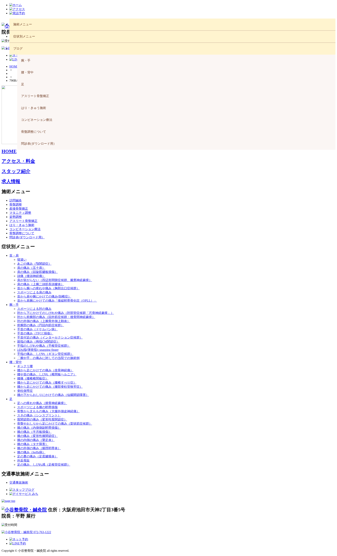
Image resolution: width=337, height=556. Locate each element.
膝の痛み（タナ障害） (32, 444)
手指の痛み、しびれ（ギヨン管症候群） (45, 354)
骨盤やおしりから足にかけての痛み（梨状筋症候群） (54, 423)
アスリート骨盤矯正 (35, 96)
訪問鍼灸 (15, 200)
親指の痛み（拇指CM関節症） (38, 341)
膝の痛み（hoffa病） (31, 452)
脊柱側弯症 (25, 390)
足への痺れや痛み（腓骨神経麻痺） (42, 403)
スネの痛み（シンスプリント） (39, 415)
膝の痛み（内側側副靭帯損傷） (39, 427)
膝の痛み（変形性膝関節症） (37, 435)
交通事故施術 (18, 482)
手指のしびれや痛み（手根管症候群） (43, 345)
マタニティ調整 (20, 212)
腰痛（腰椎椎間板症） (32, 378)
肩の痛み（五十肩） (31, 267)
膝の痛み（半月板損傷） (34, 431)
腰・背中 (27, 72)
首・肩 (14, 255)
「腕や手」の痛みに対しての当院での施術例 (48, 358)
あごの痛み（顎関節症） (34, 263)
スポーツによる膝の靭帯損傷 (37, 407)
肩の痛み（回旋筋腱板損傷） (37, 272)
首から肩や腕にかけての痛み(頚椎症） (44, 296)
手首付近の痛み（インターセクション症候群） (50, 337)
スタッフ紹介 (16, 171)
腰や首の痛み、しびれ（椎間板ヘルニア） (46, 374)
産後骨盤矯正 (18, 208)
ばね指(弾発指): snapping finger (38, 349)
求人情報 (11, 181)
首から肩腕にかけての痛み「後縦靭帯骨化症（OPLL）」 (57, 300)
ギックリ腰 (25, 366)
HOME (9, 151)
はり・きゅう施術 (33, 108)
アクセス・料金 (18, 161)
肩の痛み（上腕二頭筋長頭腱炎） (40, 284)
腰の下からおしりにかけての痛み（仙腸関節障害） (53, 395)
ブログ (18, 48)
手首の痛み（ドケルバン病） (37, 329)
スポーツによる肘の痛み (34, 308)
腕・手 (25, 60)
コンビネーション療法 (36, 119)
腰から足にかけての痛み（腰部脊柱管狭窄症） (50, 386)
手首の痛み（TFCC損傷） (35, 333)
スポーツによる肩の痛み (34, 292)
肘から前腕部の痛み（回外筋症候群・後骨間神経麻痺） (56, 317)
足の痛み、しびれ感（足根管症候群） (43, 464)
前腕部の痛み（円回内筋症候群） (40, 325)
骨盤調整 (15, 204)
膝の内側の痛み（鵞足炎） (36, 440)
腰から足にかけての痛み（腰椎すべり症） (46, 382)
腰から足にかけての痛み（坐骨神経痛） (45, 370)
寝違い (22, 259)
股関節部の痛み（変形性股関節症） (42, 419)
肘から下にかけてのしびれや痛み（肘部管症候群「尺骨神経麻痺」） (65, 313)
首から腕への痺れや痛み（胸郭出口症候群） (48, 288)
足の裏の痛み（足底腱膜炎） (37, 456)
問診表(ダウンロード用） (38, 143)
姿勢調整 (15, 216)
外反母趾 (23, 460)
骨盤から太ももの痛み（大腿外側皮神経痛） (48, 411)
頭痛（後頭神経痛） (31, 276)
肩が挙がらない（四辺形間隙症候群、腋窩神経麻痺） (54, 280)
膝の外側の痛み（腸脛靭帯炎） (39, 448)
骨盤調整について (33, 131)
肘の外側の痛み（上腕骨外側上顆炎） (43, 321)
